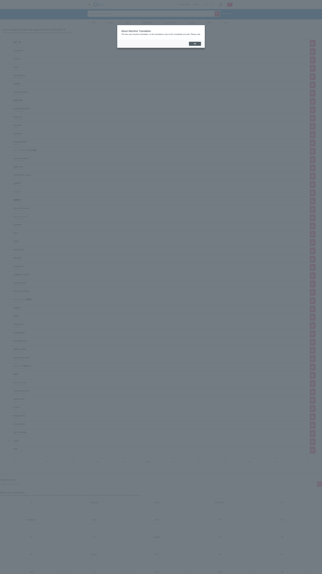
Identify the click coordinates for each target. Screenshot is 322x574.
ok (195, 44)
